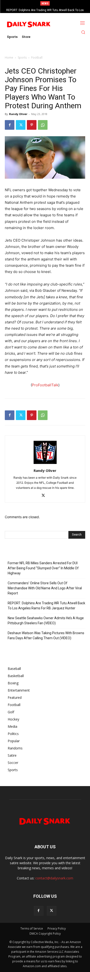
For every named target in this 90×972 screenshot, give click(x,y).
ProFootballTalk (45, 385)
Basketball (16, 675)
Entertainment (19, 690)
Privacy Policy (57, 928)
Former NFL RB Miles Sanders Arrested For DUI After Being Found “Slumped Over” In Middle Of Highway (43, 568)
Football (36, 57)
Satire (12, 755)
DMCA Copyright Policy (45, 933)
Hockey (13, 719)
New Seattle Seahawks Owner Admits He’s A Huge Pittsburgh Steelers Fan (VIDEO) (46, 620)
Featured (15, 697)
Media (12, 726)
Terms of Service (31, 928)
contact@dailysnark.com (54, 878)
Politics (13, 733)
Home (9, 57)
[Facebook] (9, 125)
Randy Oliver (18, 114)
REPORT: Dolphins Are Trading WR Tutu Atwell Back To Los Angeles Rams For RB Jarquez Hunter (46, 605)
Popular (14, 741)
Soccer (13, 762)
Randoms (15, 748)
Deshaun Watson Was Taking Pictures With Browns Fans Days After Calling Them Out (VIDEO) (46, 635)
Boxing (13, 683)
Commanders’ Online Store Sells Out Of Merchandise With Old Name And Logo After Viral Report (45, 588)
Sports (22, 57)
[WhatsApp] (43, 125)
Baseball (14, 668)
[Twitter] (20, 125)
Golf (11, 712)
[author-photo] (45, 464)
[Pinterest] (31, 125)
